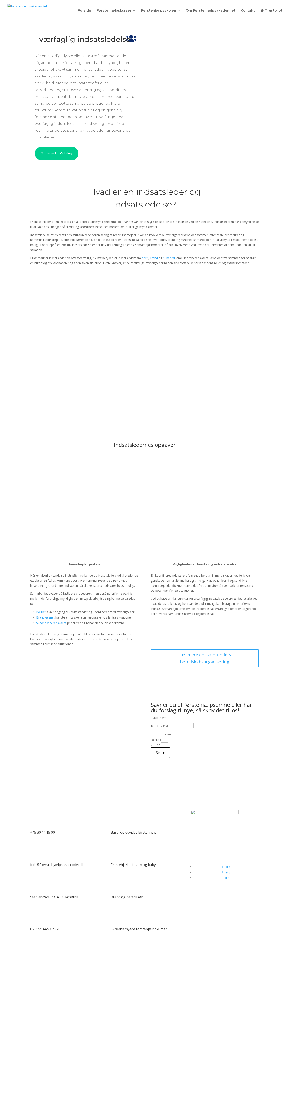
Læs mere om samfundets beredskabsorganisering (204, 658)
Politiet (41, 612)
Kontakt (248, 10)
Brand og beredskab (127, 897)
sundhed (169, 258)
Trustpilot (273, 10)
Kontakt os (64, 794)
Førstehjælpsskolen (158, 10)
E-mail (155, 726)
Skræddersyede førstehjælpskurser (139, 929)
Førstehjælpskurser (114, 10)
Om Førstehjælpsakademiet (210, 10)
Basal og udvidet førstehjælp (133, 832)
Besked (156, 740)
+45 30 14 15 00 (42, 832)
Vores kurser (144, 794)
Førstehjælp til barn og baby (133, 864)
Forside (84, 10)
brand (154, 258)
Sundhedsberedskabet (51, 623)
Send (160, 752)
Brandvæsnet (45, 617)
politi (145, 258)
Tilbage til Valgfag (56, 153)
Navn (154, 717)
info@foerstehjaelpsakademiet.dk (57, 864)
